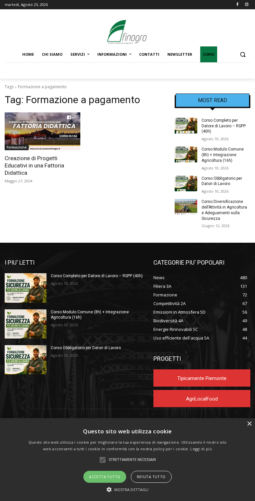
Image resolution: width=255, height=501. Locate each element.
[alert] (127, 459)
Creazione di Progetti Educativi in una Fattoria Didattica (34, 165)
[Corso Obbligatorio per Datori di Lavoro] (186, 184)
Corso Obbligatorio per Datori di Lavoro (86, 347)
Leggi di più (201, 448)
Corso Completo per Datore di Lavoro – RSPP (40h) (224, 126)
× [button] (249, 423)
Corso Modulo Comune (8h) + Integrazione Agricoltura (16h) (223, 155)
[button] (242, 54)
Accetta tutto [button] (104, 476)
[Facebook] (237, 5)
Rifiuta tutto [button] (151, 476)
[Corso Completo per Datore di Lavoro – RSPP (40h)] (186, 126)
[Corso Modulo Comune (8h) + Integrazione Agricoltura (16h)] (186, 154)
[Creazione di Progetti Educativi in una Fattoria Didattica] (42, 131)
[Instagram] (246, 5)
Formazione (17, 147)
